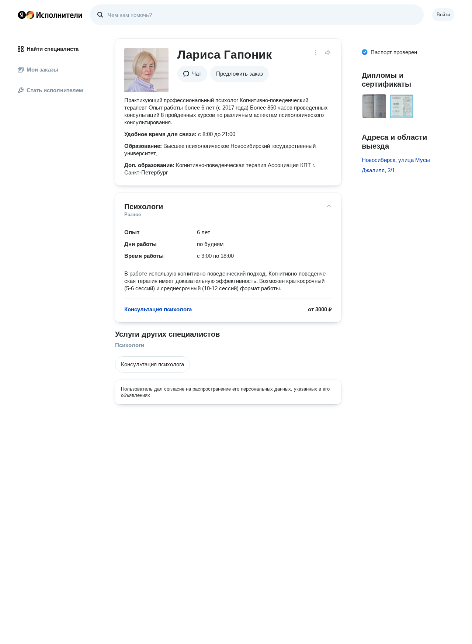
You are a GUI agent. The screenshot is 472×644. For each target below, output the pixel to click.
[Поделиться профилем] (327, 52)
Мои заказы (42, 69)
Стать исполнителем (55, 90)
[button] (192, 74)
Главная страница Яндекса (22, 14)
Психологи (129, 345)
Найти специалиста (53, 49)
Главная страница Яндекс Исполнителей (50, 14)
